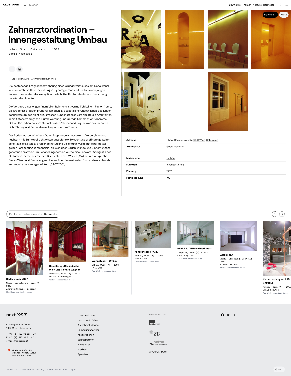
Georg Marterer (20, 54)
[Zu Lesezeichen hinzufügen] (12, 69)
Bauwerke (235, 4)
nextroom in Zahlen (88, 320)
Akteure (257, 4)
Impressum (11, 369)
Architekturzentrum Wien (43, 78)
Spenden (83, 354)
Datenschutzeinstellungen (61, 369)
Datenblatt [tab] (270, 14)
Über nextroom (86, 315)
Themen (246, 4)
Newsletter (84, 344)
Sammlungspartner (88, 330)
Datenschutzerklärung (32, 369)
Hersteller (268, 4)
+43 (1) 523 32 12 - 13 (22, 333)
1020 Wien (199, 140)
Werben (82, 349)
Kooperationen (86, 334)
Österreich (212, 140)
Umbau (171, 158)
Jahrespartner (86, 339)
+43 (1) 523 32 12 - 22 (22, 337)
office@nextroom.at (17, 340)
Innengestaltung (176, 164)
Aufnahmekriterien (88, 325)
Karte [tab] (284, 14)
